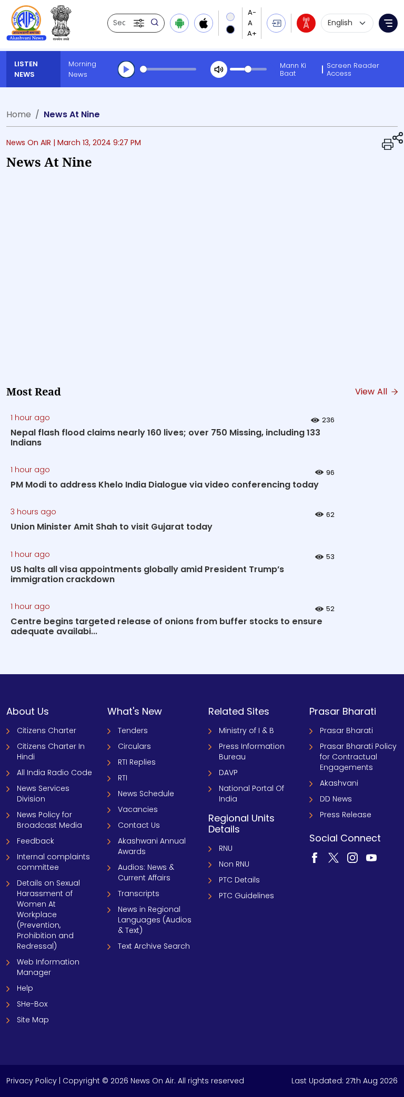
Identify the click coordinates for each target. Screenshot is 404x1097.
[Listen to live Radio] (306, 23)
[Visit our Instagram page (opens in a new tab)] (352, 856)
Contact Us (139, 825)
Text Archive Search (154, 946)
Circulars (134, 746)
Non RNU (234, 864)
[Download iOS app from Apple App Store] (203, 23)
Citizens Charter (46, 730)
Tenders (133, 730)
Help (25, 988)
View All (372, 391)
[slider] (168, 69)
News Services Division (43, 793)
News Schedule (146, 793)
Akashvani (339, 783)
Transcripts (138, 893)
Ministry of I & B (246, 730)
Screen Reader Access (353, 69)
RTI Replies (137, 762)
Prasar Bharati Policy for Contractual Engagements (358, 757)
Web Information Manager (48, 967)
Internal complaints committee (53, 861)
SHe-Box (32, 1004)
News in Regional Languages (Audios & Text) (154, 920)
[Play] (126, 69)
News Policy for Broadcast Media (49, 819)
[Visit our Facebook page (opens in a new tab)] (314, 856)
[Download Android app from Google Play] (179, 23)
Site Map (33, 1019)
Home (18, 114)
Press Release (345, 814)
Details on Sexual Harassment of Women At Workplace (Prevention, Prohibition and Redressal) (48, 914)
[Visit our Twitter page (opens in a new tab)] (333, 856)
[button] (140, 23)
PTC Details (239, 880)
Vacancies (138, 809)
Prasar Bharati (346, 730)
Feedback (35, 841)
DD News (336, 799)
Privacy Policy (31, 1080)
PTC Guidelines (246, 895)
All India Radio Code (54, 772)
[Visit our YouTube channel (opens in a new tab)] (371, 856)
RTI (122, 778)
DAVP (228, 772)
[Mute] (218, 69)
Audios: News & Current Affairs (146, 872)
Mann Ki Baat (293, 69)
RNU (226, 848)
